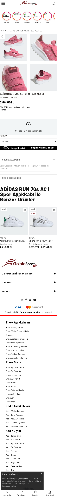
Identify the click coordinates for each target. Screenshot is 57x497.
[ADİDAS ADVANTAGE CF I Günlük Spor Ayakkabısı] (14, 221)
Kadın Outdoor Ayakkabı (15, 422)
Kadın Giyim (13, 430)
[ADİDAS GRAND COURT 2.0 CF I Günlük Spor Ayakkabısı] (43, 221)
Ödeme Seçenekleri (11, 178)
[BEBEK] (9, 31)
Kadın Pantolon (12, 451)
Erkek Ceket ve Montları (15, 390)
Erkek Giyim (13, 362)
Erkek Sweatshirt (13, 379)
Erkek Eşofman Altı (13, 371)
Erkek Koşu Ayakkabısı (15, 350)
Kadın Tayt (10, 470)
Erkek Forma (11, 386)
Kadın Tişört (11, 455)
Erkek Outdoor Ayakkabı (15, 354)
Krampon (9, 335)
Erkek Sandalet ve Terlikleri (17, 358)
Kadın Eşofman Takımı (15, 443)
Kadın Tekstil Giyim (13, 436)
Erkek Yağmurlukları (14, 394)
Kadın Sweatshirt (13, 439)
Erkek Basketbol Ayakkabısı (17, 339)
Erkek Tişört (11, 382)
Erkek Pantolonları (13, 375)
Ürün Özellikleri (11, 159)
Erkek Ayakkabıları (18, 322)
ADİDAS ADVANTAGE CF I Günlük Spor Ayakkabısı (12, 242)
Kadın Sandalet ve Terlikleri (17, 426)
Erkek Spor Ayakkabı (14, 327)
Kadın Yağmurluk (13, 462)
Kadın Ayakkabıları (18, 406)
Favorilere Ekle (25, 210)
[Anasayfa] (5, 31)
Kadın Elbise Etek (13, 458)
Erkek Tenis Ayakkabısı (15, 342)
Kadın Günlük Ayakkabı (15, 411)
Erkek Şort (10, 398)
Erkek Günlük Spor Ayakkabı (17, 331)
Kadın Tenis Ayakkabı (14, 415)
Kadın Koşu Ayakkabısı (15, 419)
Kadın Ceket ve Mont (14, 466)
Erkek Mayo (10, 401)
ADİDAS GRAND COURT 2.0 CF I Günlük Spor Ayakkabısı (41, 242)
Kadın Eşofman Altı (13, 447)
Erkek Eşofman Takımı (15, 367)
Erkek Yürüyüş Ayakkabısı (16, 346)
